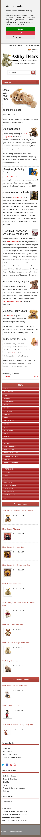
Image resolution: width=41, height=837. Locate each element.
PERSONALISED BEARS (11, 453)
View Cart (35, 49)
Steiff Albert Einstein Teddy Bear (14, 686)
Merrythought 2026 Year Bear (13, 547)
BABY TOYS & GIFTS (10, 446)
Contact (36, 45)
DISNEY (6, 405)
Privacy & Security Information (14, 788)
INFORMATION (9, 469)
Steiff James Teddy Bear (11, 584)
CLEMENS (7, 424)
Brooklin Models (13, 242)
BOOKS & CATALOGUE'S (11, 462)
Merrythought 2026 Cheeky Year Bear (16, 565)
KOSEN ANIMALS (9, 421)
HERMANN (7, 398)
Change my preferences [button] (20, 37)
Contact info (7, 802)
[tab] (20, 388)
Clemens (9, 316)
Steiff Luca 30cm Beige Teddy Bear (15, 643)
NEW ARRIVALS (8, 392)
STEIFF (6, 395)
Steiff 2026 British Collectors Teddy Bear (17, 510)
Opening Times (8, 479)
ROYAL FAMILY (8, 411)
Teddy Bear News (8, 488)
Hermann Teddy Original (12, 301)
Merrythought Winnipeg (11, 529)
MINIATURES (7, 459)
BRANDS (6, 408)
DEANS (6, 417)
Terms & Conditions (10, 779)
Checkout (35, 52)
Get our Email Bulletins (10, 485)
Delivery (20, 45)
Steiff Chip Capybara (10, 661)
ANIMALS (6, 437)
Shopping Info (12, 45)
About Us (6, 748)
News (5, 785)
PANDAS (6, 433)
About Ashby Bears (9, 482)
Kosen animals (17, 197)
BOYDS (6, 427)
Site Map (6, 782)
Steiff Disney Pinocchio (11, 705)
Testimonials (29, 45)
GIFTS (5, 440)
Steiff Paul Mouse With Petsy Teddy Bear (17, 724)
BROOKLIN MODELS (10, 430)
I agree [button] (20, 29)
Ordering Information (10, 776)
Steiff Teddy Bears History (11, 495)
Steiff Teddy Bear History (12, 757)
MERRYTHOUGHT (9, 401)
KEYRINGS (7, 443)
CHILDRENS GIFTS (9, 449)
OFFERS (6, 388)
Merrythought (8, 177)
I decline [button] (20, 33)
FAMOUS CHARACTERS (11, 456)
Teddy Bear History (9, 491)
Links (5, 498)
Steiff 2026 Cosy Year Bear (12, 625)
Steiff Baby (13, 353)
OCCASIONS (7, 414)
